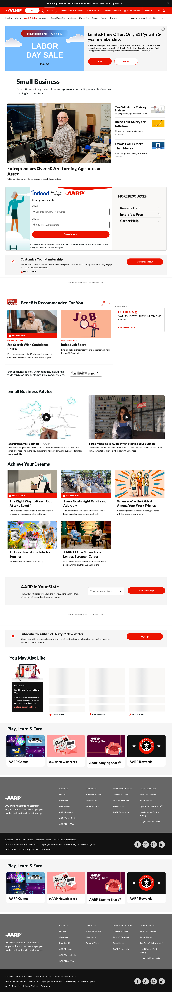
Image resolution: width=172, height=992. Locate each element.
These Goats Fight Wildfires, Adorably (84, 503)
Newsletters (91, 800)
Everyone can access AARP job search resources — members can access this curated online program (30, 356)
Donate (62, 794)
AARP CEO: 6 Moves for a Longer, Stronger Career (82, 554)
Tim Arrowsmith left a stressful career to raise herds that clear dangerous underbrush (84, 512)
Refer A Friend (92, 806)
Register (149, 10)
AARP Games (18, 762)
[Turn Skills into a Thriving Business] (158, 110)
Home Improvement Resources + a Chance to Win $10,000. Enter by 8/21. (83, 3)
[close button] (163, 29)
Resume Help (130, 208)
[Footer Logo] (24, 798)
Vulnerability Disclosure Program (79, 844)
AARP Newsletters (63, 762)
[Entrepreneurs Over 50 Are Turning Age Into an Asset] (59, 133)
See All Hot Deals (126, 327)
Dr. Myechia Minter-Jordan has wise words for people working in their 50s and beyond (84, 563)
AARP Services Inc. (121, 812)
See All (103, 303)
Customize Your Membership (42, 259)
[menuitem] (8, 19)
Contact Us (91, 788)
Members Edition (113, 10)
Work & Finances (15, 341)
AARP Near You (66, 824)
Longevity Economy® (150, 821)
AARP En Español (94, 794)
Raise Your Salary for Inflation (130, 124)
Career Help (129, 220)
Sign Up (145, 636)
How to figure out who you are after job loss (131, 155)
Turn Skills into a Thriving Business (130, 109)
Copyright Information (51, 844)
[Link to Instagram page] (153, 844)
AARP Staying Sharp (105, 763)
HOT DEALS (126, 312)
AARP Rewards (133, 10)
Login (159, 10)
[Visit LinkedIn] (162, 844)
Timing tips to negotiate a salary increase (129, 133)
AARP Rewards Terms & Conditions (21, 844)
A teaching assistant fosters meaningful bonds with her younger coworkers (138, 512)
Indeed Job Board (74, 345)
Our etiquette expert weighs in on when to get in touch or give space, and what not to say (31, 512)
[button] (163, 18)
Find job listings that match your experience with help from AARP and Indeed (85, 351)
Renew (126, 61)
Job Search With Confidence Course (28, 347)
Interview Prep (131, 214)
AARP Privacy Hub (24, 839)
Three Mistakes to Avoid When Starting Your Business (122, 443)
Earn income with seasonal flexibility (26, 561)
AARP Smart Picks (94, 10)
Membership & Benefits (71, 10)
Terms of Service (43, 839)
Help (150, 18)
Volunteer (63, 800)
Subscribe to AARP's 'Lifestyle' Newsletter (52, 634)
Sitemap (9, 839)
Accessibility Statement (65, 839)
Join (100, 61)
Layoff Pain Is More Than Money (129, 146)
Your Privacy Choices (28, 849)
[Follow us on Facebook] (137, 844)
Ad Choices (10, 849)
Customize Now (145, 261)
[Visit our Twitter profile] (145, 844)
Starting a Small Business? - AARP (29, 443)
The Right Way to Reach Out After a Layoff (31, 503)
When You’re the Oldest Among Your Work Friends (136, 503)
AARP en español (137, 18)
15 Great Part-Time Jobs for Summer (30, 554)
